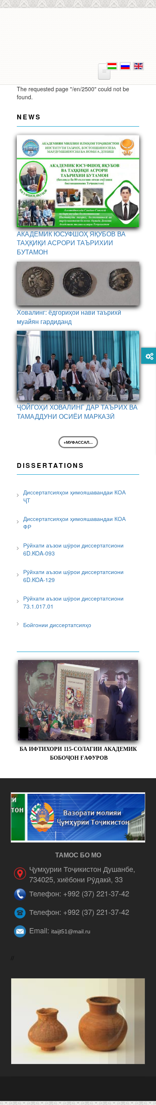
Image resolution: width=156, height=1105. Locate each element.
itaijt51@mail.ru (70, 931)
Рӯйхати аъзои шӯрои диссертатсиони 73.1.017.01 (73, 602)
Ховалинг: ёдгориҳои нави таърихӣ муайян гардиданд (69, 317)
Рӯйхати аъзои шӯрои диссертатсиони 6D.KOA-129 (73, 576)
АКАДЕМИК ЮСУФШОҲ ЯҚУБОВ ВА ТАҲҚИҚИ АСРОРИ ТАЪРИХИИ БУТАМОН (71, 243)
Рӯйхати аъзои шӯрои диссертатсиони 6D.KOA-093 (73, 549)
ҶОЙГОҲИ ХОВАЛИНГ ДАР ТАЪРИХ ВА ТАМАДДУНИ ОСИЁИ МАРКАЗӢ (77, 411)
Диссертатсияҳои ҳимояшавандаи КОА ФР (74, 523)
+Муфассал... (78, 442)
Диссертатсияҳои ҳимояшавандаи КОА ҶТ (74, 496)
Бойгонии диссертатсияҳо (57, 625)
